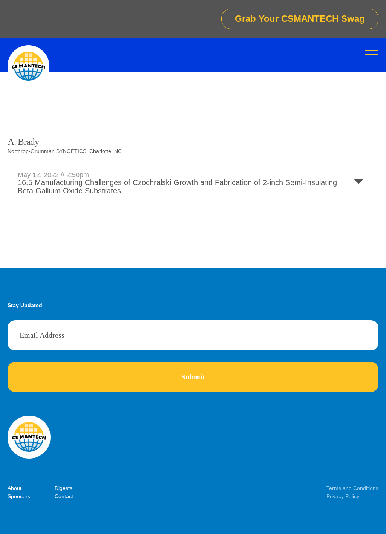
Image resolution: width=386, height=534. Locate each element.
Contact (64, 496)
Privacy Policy (342, 496)
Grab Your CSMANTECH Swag (300, 19)
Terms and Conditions (352, 488)
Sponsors (19, 496)
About (14, 488)
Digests (63, 488)
